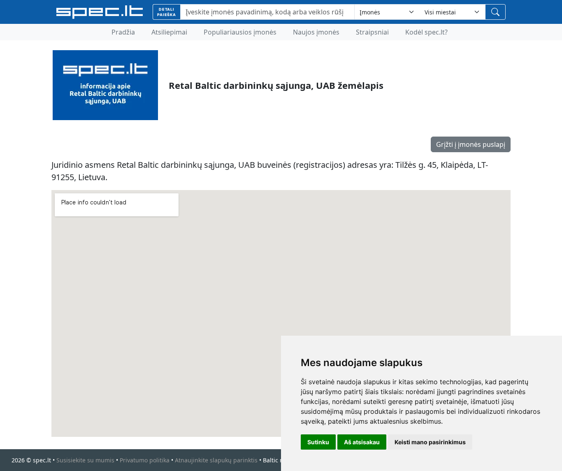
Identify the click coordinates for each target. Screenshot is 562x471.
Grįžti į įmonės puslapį (470, 144)
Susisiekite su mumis (85, 460)
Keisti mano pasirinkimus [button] (430, 442)
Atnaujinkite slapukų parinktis (216, 460)
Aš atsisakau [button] (362, 442)
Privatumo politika (145, 460)
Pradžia (123, 32)
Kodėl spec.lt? (426, 32)
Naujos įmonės (316, 32)
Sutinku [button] (318, 442)
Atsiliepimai (169, 32)
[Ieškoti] (495, 12)
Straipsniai (372, 32)
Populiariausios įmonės (240, 32)
